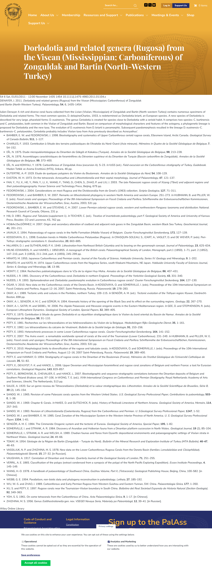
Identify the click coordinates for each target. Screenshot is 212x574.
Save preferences (30, 555)
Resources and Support (101, 15)
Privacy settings (106, 526)
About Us (47, 15)
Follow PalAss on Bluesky (154, 5)
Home (32, 15)
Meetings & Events (165, 15)
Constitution (72, 524)
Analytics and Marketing (123, 541)
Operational (30, 541)
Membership (71, 15)
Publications (135, 15)
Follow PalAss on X (150, 5)
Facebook (146, 5)
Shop (190, 15)
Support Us (181, 5)
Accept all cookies (36, 563)
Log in (166, 5)
